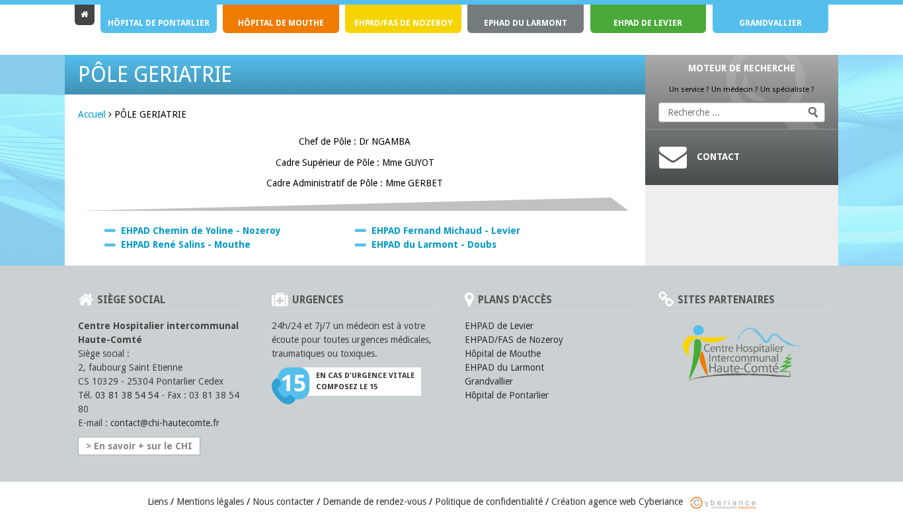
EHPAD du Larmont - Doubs (434, 244)
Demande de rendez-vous (374, 501)
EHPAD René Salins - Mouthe (186, 244)
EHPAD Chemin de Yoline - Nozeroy (201, 230)
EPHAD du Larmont (525, 23)
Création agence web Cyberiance (618, 501)
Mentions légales (210, 501)
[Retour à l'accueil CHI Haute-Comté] (85, 15)
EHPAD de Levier (647, 23)
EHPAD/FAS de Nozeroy (403, 23)
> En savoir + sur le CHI (139, 446)
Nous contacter (283, 501)
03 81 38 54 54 (127, 395)
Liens (157, 501)
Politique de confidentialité (489, 501)
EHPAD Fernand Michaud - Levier (446, 230)
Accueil (92, 114)
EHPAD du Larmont (504, 367)
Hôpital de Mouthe (281, 23)
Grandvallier (770, 23)
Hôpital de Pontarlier (159, 23)
